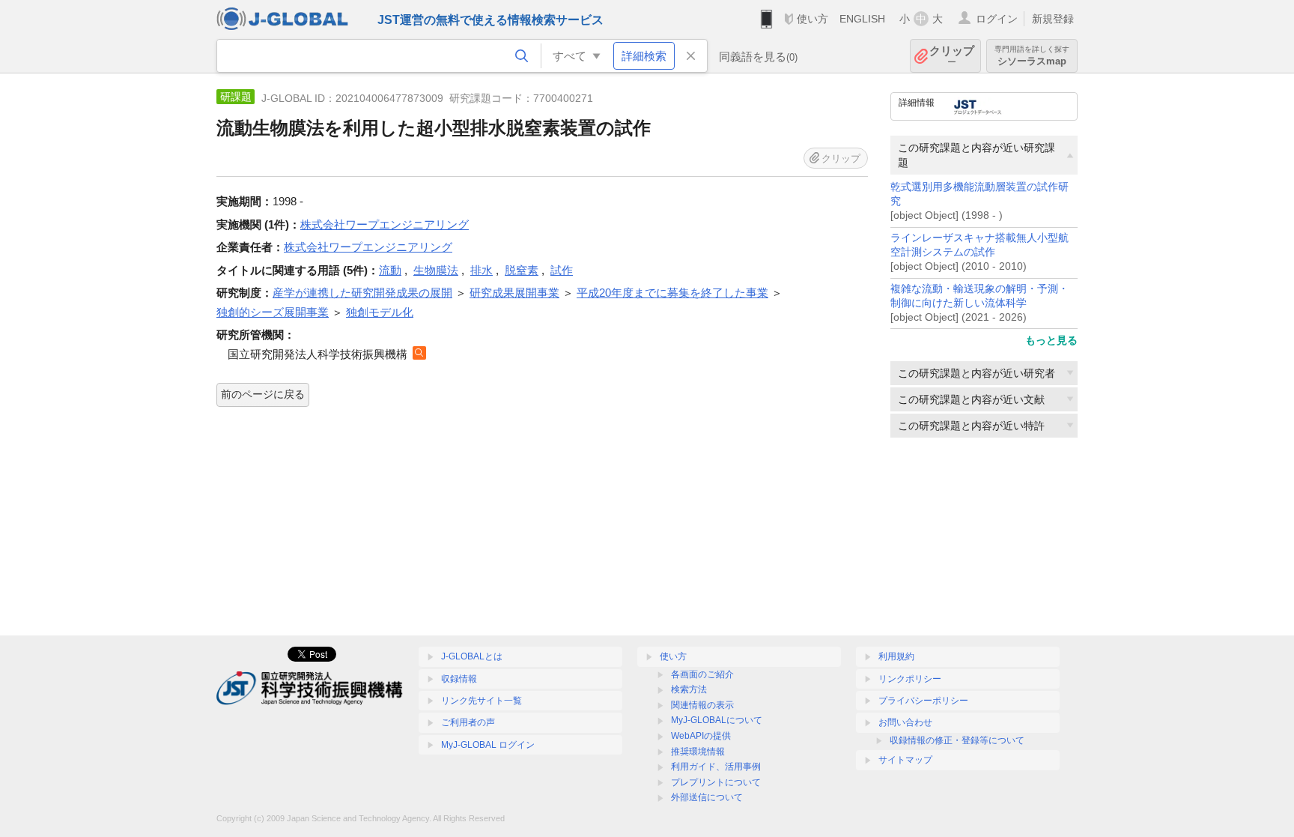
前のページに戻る (263, 394)
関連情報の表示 (702, 705)
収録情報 (459, 679)
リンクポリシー (909, 679)
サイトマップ (905, 760)
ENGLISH (862, 19)
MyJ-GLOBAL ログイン (488, 745)
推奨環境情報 (698, 751)
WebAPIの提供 (701, 736)
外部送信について (707, 797)
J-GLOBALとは (471, 656)
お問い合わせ (905, 722)
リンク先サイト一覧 (481, 700)
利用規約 (896, 656)
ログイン (997, 19)
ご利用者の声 (468, 722)
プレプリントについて (716, 782)
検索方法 (689, 689)
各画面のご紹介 (702, 674)
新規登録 (1053, 19)
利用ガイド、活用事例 (716, 766)
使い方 (812, 19)
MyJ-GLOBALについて (716, 720)
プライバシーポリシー (923, 700)
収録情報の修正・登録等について (957, 740)
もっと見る (1051, 340)
